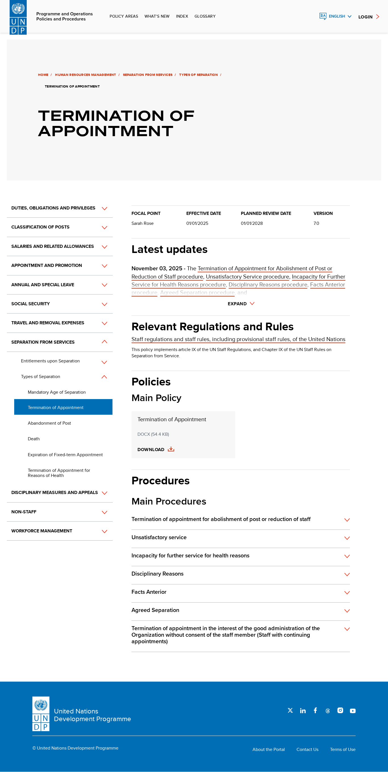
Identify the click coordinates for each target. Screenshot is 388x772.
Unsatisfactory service (159, 537)
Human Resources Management (85, 74)
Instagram (340, 710)
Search (310, 16)
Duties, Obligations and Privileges (53, 208)
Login (365, 17)
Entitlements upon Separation (50, 361)
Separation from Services (148, 74)
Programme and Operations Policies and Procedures (64, 16)
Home (43, 74)
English (337, 16)
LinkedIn (303, 710)
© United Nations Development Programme (75, 748)
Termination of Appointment (56, 407)
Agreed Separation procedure (197, 292)
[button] (98, 208)
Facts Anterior (149, 592)
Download (150, 450)
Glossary (205, 16)
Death (34, 438)
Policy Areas (124, 16)
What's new (157, 16)
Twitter (290, 710)
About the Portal (269, 749)
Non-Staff (23, 512)
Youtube (353, 710)
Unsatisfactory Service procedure (247, 276)
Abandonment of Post (49, 423)
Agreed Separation (155, 610)
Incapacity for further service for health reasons (190, 555)
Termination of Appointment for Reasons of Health (59, 473)
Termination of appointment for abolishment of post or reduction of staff (221, 519)
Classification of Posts (40, 227)
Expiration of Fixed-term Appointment (65, 454)
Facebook (315, 710)
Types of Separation (198, 74)
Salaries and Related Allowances (52, 246)
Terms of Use (343, 749)
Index (182, 16)
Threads (328, 710)
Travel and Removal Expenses (47, 322)
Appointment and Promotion (46, 265)
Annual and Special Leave (42, 284)
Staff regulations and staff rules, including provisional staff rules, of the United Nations (238, 339)
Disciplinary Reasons (157, 573)
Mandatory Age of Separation (57, 392)
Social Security (30, 303)
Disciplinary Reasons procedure (268, 284)
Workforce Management (41, 531)
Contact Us (307, 749)
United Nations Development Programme (92, 715)
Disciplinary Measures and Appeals (54, 492)
